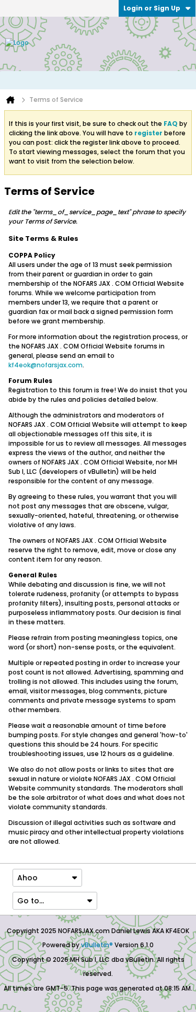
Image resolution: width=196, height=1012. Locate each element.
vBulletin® (97, 944)
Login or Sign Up (151, 8)
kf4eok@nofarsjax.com (45, 364)
